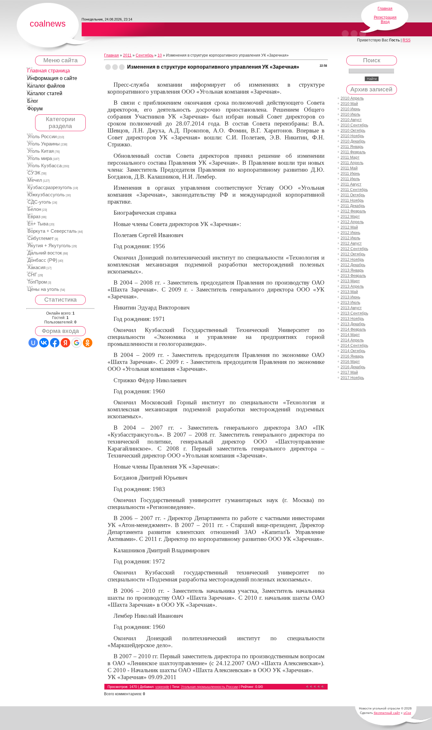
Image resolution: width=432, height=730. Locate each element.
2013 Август (351, 308)
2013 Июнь (350, 297)
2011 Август (351, 184)
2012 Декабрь (353, 265)
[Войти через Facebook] (54, 342)
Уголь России (42, 136)
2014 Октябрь (353, 351)
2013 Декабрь (353, 324)
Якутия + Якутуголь (49, 245)
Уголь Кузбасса (45, 165)
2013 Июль (350, 302)
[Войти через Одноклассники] (87, 342)
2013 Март (350, 281)
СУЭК (34, 172)
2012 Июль (350, 238)
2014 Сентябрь (354, 345)
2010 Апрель (352, 98)
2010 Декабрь (353, 141)
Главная (385, 8)
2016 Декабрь (353, 367)
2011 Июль (350, 179)
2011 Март (350, 157)
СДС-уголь (39, 202)
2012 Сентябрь (354, 249)
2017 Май (349, 372)
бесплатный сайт (387, 713)
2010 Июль (350, 114)
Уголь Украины (44, 143)
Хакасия (37, 267)
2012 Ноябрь (352, 259)
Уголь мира (40, 158)
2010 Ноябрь (352, 136)
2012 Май (349, 227)
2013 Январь (352, 270)
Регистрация (385, 17)
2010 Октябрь (353, 130)
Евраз (34, 216)
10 (159, 55)
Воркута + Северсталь (52, 231)
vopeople (162, 687)
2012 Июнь (350, 232)
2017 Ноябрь (352, 378)
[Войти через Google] (76, 343)
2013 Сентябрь (354, 313)
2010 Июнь (350, 109)
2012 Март (350, 216)
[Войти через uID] (33, 342)
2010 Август (351, 120)
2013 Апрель (352, 286)
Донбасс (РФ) (42, 260)
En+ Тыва (38, 223)
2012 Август (351, 243)
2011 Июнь (350, 173)
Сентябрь (144, 55)
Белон (34, 209)
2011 (127, 55)
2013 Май (349, 292)
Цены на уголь (43, 289)
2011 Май (349, 168)
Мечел (35, 180)
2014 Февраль (353, 329)
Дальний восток (45, 252)
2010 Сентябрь (354, 125)
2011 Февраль (353, 152)
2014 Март (350, 335)
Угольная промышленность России (209, 687)
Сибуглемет (41, 238)
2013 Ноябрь (352, 318)
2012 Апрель (352, 222)
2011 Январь (352, 146)
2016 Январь (352, 356)
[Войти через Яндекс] (65, 342)
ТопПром (37, 282)
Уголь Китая (41, 151)
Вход (385, 22)
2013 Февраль (353, 275)
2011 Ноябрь (352, 200)
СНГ (32, 274)
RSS (406, 40)
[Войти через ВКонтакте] (44, 342)
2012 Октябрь (353, 254)
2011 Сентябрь (354, 189)
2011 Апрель (352, 163)
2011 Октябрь (353, 195)
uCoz (407, 713)
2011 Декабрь (353, 206)
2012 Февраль (353, 211)
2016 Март (350, 361)
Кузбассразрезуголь (50, 187)
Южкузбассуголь (46, 194)
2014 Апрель (352, 340)
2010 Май (349, 103)
